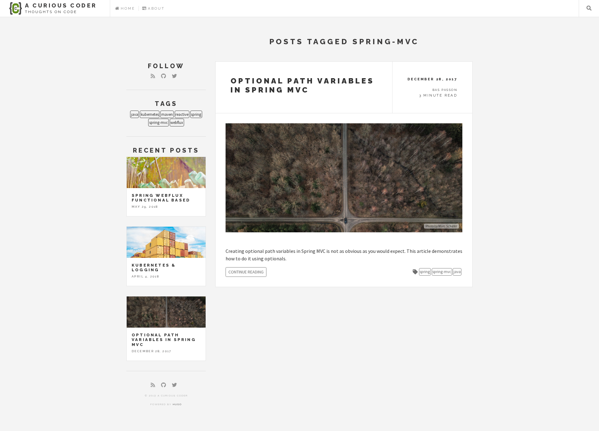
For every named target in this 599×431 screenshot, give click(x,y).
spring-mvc (158, 122)
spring (196, 114)
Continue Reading (246, 272)
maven (167, 114)
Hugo (177, 404)
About (155, 8)
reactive (181, 114)
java (134, 114)
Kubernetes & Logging (154, 267)
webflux (176, 122)
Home (127, 8)
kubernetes (150, 114)
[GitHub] (163, 76)
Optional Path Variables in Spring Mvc (164, 340)
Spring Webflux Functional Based (161, 197)
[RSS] (153, 76)
